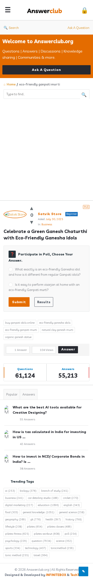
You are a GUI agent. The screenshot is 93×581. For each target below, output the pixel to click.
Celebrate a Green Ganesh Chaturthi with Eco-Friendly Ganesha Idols (46, 234)
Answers (28, 394)
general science (71, 512)
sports (12, 548)
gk (36, 519)
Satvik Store (50, 214)
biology (28, 490)
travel (41, 555)
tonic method (17, 555)
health (53, 519)
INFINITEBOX (56, 575)
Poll (86, 207)
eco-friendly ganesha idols (54, 322)
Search (14, 28)
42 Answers (27, 444)
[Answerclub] (46, 10)
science (64, 541)
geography (15, 519)
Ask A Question (78, 28)
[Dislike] (31, 222)
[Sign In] (84, 10)
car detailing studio (43, 498)
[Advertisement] (46, 147)
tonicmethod (62, 548)
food (11, 512)
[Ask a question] (83, 571)
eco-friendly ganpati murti (21, 330)
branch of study (54, 490)
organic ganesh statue (18, 337)
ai (10, 490)
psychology (16, 541)
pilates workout (47, 533)
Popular (11, 394)
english (72, 505)
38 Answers (27, 468)
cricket (70, 498)
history (74, 519)
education (48, 505)
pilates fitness (17, 533)
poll (71, 533)
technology (35, 548)
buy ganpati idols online (20, 322)
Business (46, 224)
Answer (68, 349)
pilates (34, 526)
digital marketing (19, 505)
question (41, 541)
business (14, 498)
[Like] (31, 208)
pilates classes (59, 526)
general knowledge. (38, 512)
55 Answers (27, 419)
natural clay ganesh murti (57, 330)
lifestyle (13, 526)
